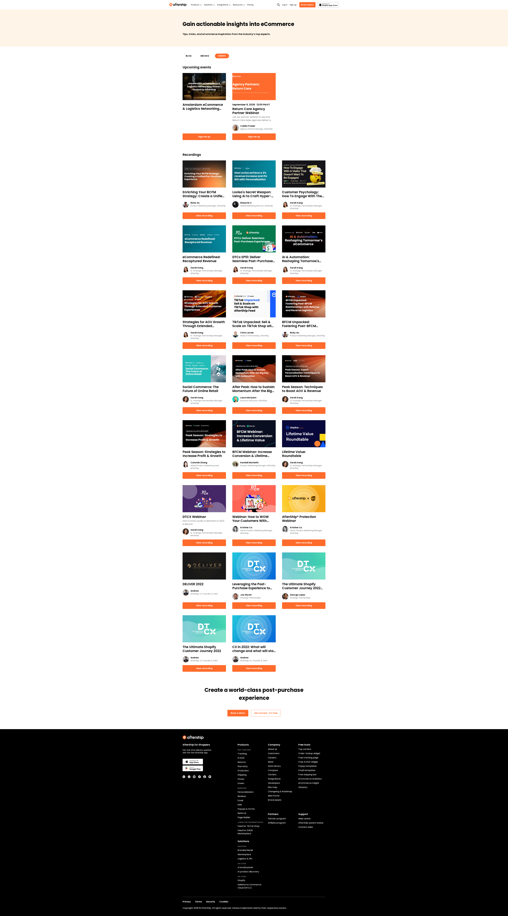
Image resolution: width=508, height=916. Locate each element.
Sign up (293, 4)
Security (210, 901)
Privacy (187, 901)
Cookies (223, 901)
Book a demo (307, 4)
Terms (198, 901)
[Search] (278, 4)
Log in (284, 4)
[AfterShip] (178, 4)
